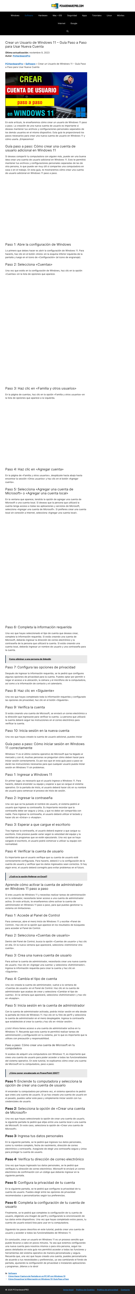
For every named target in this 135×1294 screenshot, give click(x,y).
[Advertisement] (46, 196)
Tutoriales (97, 15)
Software (29, 15)
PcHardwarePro (21, 56)
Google (74, 23)
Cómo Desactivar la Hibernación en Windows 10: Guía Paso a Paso (38, 1279)
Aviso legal (68, 1289)
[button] (67, 31)
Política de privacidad (107, 1289)
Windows (15, 15)
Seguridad (72, 15)
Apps (84, 15)
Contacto (125, 1289)
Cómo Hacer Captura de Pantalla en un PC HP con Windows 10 (36, 1276)
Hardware (42, 15)
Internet (61, 23)
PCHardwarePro (14, 63)
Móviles (120, 15)
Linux (109, 15)
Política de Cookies (85, 1289)
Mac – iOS (57, 15)
